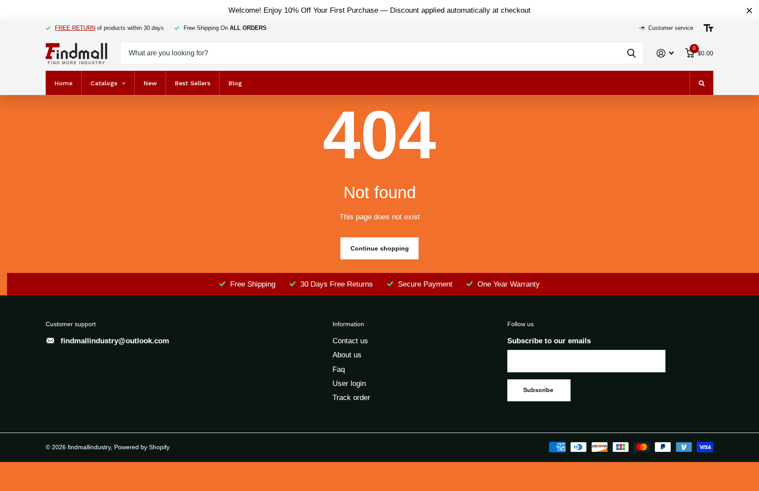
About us (347, 355)
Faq (339, 369)
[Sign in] (665, 53)
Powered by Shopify (142, 447)
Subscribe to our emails (549, 341)
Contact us (350, 341)
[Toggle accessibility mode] (708, 28)
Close (749, 10)
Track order (351, 397)
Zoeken (631, 53)
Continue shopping (380, 248)
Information (348, 323)
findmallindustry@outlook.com (115, 341)
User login (349, 383)
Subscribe (539, 389)
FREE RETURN (75, 28)
